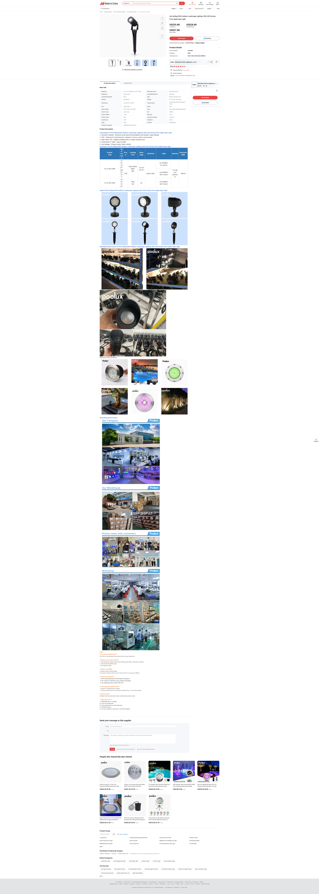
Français (138, 884)
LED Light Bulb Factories (134, 869)
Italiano (151, 884)
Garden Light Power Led (123, 873)
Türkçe (191, 884)
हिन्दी (182, 884)
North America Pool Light (106, 840)
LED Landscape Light (169, 861)
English (120, 884)
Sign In (172, 75)
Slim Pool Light (133, 840)
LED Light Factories (106, 869)
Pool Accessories (134, 843)
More (101, 876)
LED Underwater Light (132, 11)
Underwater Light (105, 861)
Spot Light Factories (120, 869)
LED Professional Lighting (119, 11)
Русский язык (145, 884)
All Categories (105, 8)
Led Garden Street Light (107, 873)
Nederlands (162, 884)
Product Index (188, 882)
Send (112, 749)
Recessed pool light (194, 840)
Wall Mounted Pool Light (106, 843)
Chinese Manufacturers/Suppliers (139, 882)
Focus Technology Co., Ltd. (149, 887)
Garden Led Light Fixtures (185, 869)
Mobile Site (195, 882)
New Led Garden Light (201, 869)
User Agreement (168, 887)
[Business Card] (217, 90)
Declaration (176, 887)
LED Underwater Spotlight (144, 11)
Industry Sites (170, 882)
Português (132, 884)
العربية (168, 884)
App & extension (199, 8)
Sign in (217, 4)
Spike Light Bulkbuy (138, 873)
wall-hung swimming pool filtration (138, 837)
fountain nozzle (193, 837)
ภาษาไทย (187, 884)
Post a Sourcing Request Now (146, 749)
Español (126, 884)
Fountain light (193, 843)
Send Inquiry (181, 38)
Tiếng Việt (197, 884)
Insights (201, 882)
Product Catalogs (123, 834)
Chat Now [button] (208, 38)
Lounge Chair (103, 837)
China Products (127, 882)
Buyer (181, 8)
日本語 (177, 884)
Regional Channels (179, 882)
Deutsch (156, 884)
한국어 (172, 884)
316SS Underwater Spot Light (167, 843)
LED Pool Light (156, 861)
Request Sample (200, 43)
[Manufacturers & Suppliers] (109, 3)
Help (189, 8)
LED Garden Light (133, 861)
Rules (218, 8)
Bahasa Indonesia (206, 884)
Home (101, 11)
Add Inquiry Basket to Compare (133, 69)
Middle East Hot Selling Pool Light (168, 840)
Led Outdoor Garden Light (168, 869)
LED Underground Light (119, 861)
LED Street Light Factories (151, 869)
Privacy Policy (184, 887)
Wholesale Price (161, 882)
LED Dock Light (145, 861)
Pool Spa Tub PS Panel (165, 837)
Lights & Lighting (108, 11)
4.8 (199, 86)
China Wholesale (153, 882)
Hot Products (119, 882)
